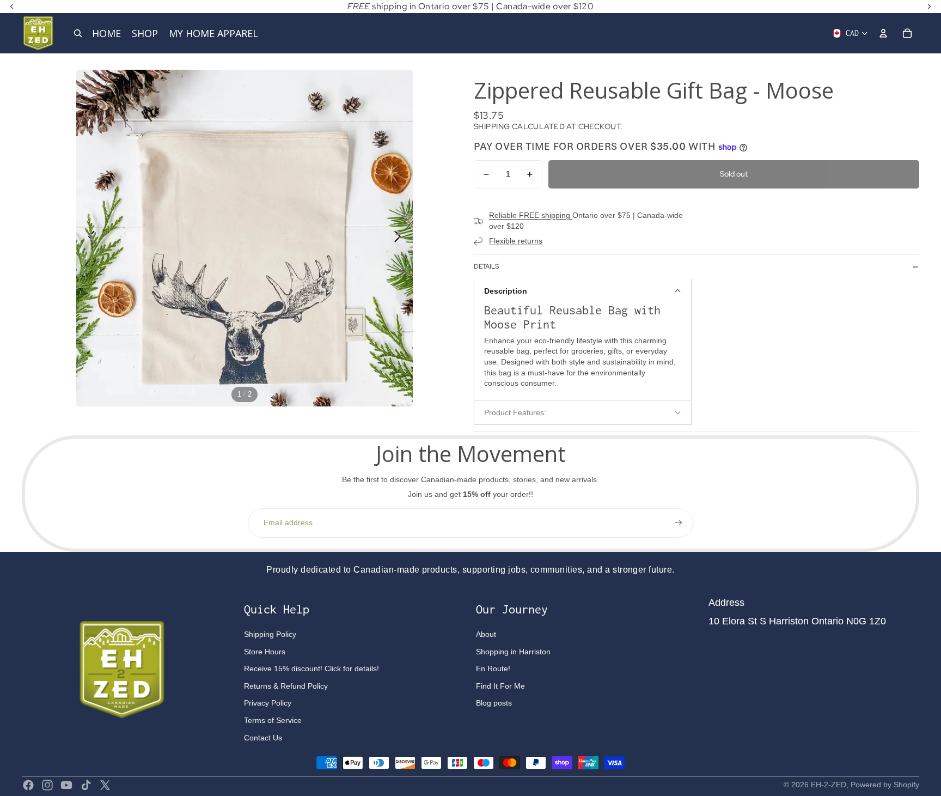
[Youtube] (66, 785)
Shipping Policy (270, 634)
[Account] (883, 33)
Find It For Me (500, 686)
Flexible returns (515, 240)
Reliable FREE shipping (530, 215)
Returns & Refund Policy (286, 686)
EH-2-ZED (828, 784)
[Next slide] (400, 238)
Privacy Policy (267, 702)
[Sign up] (678, 523)
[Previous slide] (88, 238)
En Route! (493, 668)
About (486, 634)
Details (486, 266)
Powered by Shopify (885, 784)
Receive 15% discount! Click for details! (311, 668)
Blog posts (494, 702)
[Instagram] (47, 785)
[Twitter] (105, 785)
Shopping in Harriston (513, 651)
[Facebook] (28, 785)
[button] (583, 290)
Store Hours (264, 651)
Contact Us (263, 737)
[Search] (78, 33)
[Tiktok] (86, 785)
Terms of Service (273, 720)
